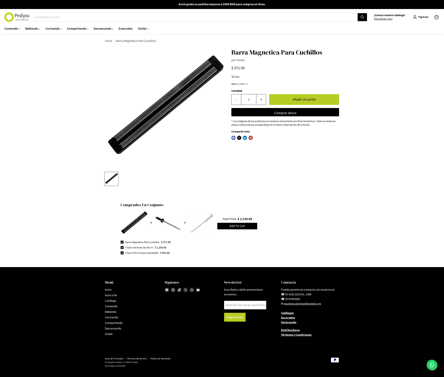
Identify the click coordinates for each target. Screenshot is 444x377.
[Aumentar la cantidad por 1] (261, 99)
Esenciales (126, 28)
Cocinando (52, 28)
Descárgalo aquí (383, 19)
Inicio (108, 41)
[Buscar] (362, 17)
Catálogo (110, 301)
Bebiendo (32, 28)
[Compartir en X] (239, 138)
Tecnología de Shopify (115, 365)
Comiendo (11, 28)
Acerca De (111, 295)
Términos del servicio (137, 358)
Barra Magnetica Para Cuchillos (142, 242)
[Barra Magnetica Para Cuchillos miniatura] (111, 179)
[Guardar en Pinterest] (251, 138)
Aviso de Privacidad (114, 358)
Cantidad (236, 90)
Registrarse (235, 317)
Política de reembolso (160, 358)
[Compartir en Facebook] (233, 138)
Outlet (142, 28)
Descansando (103, 28)
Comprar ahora (285, 112)
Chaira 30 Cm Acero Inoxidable (141, 253)
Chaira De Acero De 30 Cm (139, 247)
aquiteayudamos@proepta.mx (302, 304)
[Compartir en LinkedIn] (245, 138)
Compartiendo (77, 28)
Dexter (241, 60)
